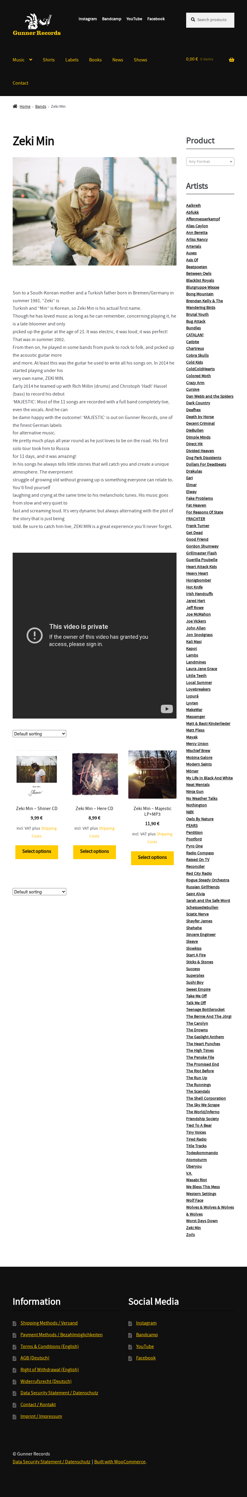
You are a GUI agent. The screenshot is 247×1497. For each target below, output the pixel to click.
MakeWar (194, 710)
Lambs (192, 655)
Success (193, 969)
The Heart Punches (203, 1044)
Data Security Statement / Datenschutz (59, 1393)
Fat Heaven (196, 505)
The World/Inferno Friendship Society (203, 1116)
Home (25, 107)
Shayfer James (199, 921)
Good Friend (197, 539)
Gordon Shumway (202, 546)
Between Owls (198, 274)
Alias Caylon (197, 226)
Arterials (193, 247)
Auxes (191, 253)
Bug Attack (195, 321)
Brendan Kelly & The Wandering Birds (204, 305)
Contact (20, 83)
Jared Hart (195, 601)
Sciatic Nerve (197, 914)
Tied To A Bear (199, 1126)
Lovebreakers (198, 689)
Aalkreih (193, 206)
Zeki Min (193, 1228)
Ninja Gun (195, 792)
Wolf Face (194, 1200)
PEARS (192, 826)
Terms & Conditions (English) (49, 1347)
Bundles (193, 328)
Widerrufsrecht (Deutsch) (46, 1382)
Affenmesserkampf (203, 219)
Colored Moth (198, 376)
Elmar (191, 485)
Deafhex (193, 410)
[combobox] (210, 161)
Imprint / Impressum (41, 1417)
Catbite (192, 342)
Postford (194, 839)
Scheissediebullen (202, 908)
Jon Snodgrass (199, 635)
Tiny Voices (196, 1132)
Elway (191, 492)
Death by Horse (200, 417)
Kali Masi (194, 642)
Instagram (88, 19)
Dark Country (198, 403)
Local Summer (199, 683)
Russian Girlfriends (203, 887)
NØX (190, 812)
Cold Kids (194, 362)
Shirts (49, 60)
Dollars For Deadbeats (206, 464)
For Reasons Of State (204, 512)
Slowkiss (194, 949)
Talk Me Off (196, 1003)
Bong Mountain (200, 294)
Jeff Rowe (195, 608)
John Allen (196, 628)
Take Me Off (196, 996)
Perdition (194, 833)
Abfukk (192, 213)
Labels (72, 60)
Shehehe (194, 928)
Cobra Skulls (197, 356)
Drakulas (194, 471)
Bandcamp (111, 19)
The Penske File (200, 1057)
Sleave (192, 942)
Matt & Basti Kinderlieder (208, 724)
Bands (40, 107)
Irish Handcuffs (199, 594)
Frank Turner (197, 526)
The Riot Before (200, 1071)
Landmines (196, 662)
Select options (36, 852)
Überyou (194, 1166)
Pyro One (194, 846)
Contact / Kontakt (38, 1405)
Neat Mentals (198, 785)
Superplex (195, 976)
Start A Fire (196, 955)
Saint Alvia (195, 894)
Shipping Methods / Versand (49, 1323)
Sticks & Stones (199, 962)
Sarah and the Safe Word (208, 901)
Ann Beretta (197, 233)
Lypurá (192, 696)
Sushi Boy (195, 983)
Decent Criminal (200, 424)
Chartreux (195, 349)
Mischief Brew (198, 751)
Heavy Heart (197, 573)
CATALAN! (195, 335)
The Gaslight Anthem (205, 1037)
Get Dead (194, 533)
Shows (140, 60)
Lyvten (192, 703)
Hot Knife (194, 587)
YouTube (134, 19)
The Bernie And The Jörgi (208, 1017)
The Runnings (198, 1085)
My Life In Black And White (209, 778)
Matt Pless (195, 730)
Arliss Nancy (197, 240)
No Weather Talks (201, 799)
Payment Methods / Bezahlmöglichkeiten (61, 1335)
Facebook (156, 19)
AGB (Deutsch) (34, 1358)
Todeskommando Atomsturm (202, 1156)
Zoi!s (190, 1235)
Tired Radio (196, 1139)
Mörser (192, 771)
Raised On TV (197, 860)
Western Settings (201, 1194)
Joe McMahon (198, 614)
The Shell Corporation (206, 1098)
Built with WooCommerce (119, 1462)
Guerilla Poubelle (201, 560)
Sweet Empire (198, 989)
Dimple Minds (198, 437)
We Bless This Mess (203, 1187)
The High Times (200, 1051)
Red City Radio (199, 874)
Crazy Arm (195, 383)
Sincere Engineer (201, 935)
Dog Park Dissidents (203, 458)
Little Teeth (196, 676)
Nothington (196, 805)
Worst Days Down (202, 1221)
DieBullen (195, 430)
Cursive (192, 390)
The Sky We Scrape (203, 1105)
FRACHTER (195, 519)
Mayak (192, 737)
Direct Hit (194, 444)
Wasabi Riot (196, 1180)
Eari (189, 478)
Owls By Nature (200, 819)
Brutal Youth (197, 315)
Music (18, 60)
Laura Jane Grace (201, 669)
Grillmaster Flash (201, 553)
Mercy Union (197, 744)
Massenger (195, 717)
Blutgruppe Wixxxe (202, 287)
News (117, 60)
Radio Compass (200, 853)
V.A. (189, 1173)
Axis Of (192, 260)
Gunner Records (37, 24)
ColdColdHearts (200, 369)
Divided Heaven (200, 451)
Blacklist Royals (200, 281)
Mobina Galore (199, 758)
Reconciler (195, 867)
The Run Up (196, 1078)
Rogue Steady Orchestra (207, 880)
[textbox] (210, 162)
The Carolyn (197, 1023)
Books (95, 60)
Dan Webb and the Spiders (209, 396)
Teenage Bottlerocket (205, 1010)
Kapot (191, 649)
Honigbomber (198, 580)
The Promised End (202, 1064)
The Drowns (197, 1030)
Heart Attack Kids (201, 567)
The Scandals (198, 1092)
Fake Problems (199, 498)
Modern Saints (199, 764)
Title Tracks (196, 1146)
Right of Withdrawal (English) (49, 1370)
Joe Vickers (196, 621)
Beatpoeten (196, 267)
